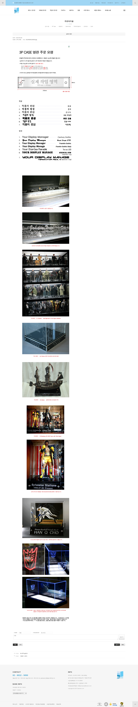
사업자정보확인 (51, 704)
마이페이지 (110, 2)
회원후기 (61, 26)
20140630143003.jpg (31, 39)
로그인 (91, 2)
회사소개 (15, 704)
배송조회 (58, 704)
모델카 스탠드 (23, 656)
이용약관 (21, 704)
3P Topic (54, 26)
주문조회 (103, 2)
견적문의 (86, 26)
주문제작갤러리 (77, 26)
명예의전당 (68, 26)
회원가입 (97, 2)
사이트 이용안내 (29, 704)
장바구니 (117, 2)
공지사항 (47, 26)
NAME (15, 632)
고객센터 (123, 2)
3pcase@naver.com (28, 2)
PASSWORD (36, 632)
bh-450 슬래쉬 (24, 653)
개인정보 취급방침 (40, 704)
